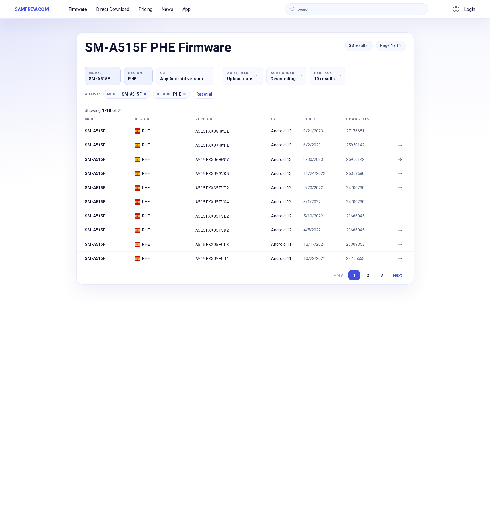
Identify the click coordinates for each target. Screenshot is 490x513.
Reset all (204, 94)
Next (397, 275)
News (167, 9)
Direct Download (112, 9)
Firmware (77, 9)
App (186, 9)
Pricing (145, 9)
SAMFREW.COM (32, 9)
